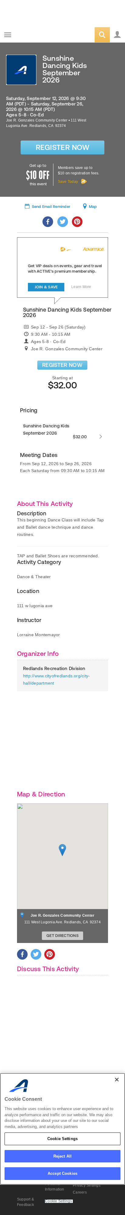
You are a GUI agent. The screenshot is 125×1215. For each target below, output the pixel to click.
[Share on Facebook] (47, 221)
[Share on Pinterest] (77, 221)
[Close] (116, 1079)
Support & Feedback (25, 1202)
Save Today (68, 182)
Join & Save (46, 287)
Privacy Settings (86, 1185)
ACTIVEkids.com (35, 35)
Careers (80, 1192)
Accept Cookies (62, 1173)
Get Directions (62, 935)
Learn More (81, 287)
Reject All (62, 1156)
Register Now (63, 147)
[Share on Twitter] (62, 221)
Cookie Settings (62, 1138)
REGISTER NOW (62, 365)
